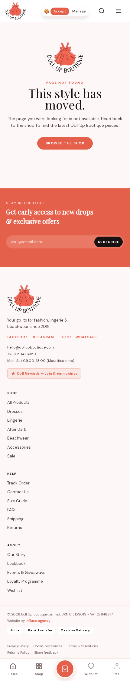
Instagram (42, 337)
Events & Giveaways (26, 572)
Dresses (15, 411)
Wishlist (14, 590)
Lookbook (16, 563)
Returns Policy (18, 652)
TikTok (65, 337)
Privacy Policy (18, 646)
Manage (79, 11)
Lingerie (14, 420)
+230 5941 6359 (21, 354)
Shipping (15, 518)
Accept (60, 11)
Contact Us (18, 491)
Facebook (17, 337)
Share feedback (46, 652)
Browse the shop (65, 143)
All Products (18, 402)
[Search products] (101, 11)
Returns (14, 527)
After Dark (16, 429)
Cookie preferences (48, 646)
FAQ (11, 509)
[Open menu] (118, 11)
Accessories (19, 447)
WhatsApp (86, 337)
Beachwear (18, 438)
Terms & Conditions (82, 646)
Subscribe (108, 242)
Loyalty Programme (25, 581)
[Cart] (65, 668)
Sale (11, 456)
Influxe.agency (38, 621)
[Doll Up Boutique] (15, 11)
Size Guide (17, 501)
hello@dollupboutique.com (30, 347)
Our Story (16, 554)
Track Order (18, 483)
